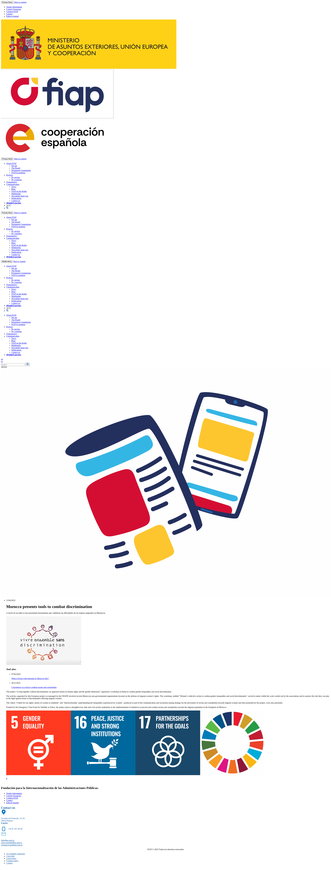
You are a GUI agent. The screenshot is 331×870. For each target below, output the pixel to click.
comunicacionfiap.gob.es (11, 845)
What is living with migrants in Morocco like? (30, 678)
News (13, 187)
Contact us (15, 201)
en (2, 359)
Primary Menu (7, 2)
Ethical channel (12, 16)
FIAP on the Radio (19, 191)
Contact (9, 14)
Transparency (11, 182)
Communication (12, 184)
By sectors (15, 177)
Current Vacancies (13, 9)
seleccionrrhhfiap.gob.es (11, 843)
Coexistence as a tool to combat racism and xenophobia (34, 687)
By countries (16, 180)
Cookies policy (12, 861)
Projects (9, 175)
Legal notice (11, 858)
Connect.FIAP (12, 11)
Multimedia (16, 194)
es (2, 361)
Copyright (10, 856)
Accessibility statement (15, 854)
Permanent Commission (21, 170)
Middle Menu (7, 262)
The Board (15, 168)
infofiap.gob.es (7, 840)
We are (14, 166)
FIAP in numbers (18, 173)
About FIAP (11, 163)
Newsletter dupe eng (19, 196)
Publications (16, 198)
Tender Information (14, 7)
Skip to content (20, 2)
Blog (13, 189)
